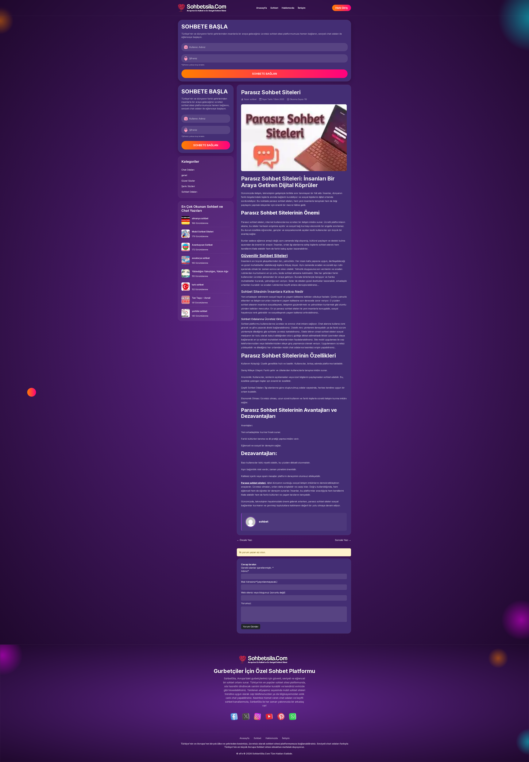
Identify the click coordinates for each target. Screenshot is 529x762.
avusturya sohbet (201, 258)
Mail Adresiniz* (259, 581)
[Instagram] (257, 716)
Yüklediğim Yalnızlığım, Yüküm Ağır (210, 271)
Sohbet (274, 7)
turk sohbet (198, 284)
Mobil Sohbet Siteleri (203, 231)
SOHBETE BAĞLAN (264, 73)
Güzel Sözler (188, 180)
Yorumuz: (246, 603)
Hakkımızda (288, 7)
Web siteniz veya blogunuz (263, 592)
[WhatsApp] (292, 716)
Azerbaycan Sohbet (202, 244)
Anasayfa (261, 7)
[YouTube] (269, 716)
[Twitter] (245, 716)
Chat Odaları (187, 169)
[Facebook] (234, 716)
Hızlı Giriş (341, 8)
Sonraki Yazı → (343, 540)
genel (184, 175)
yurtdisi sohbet (199, 311)
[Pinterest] (280, 716)
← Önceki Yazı (244, 540)
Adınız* (245, 571)
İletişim (301, 7)
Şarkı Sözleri (188, 186)
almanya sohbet (200, 218)
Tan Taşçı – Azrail (201, 297)
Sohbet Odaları (189, 191)
